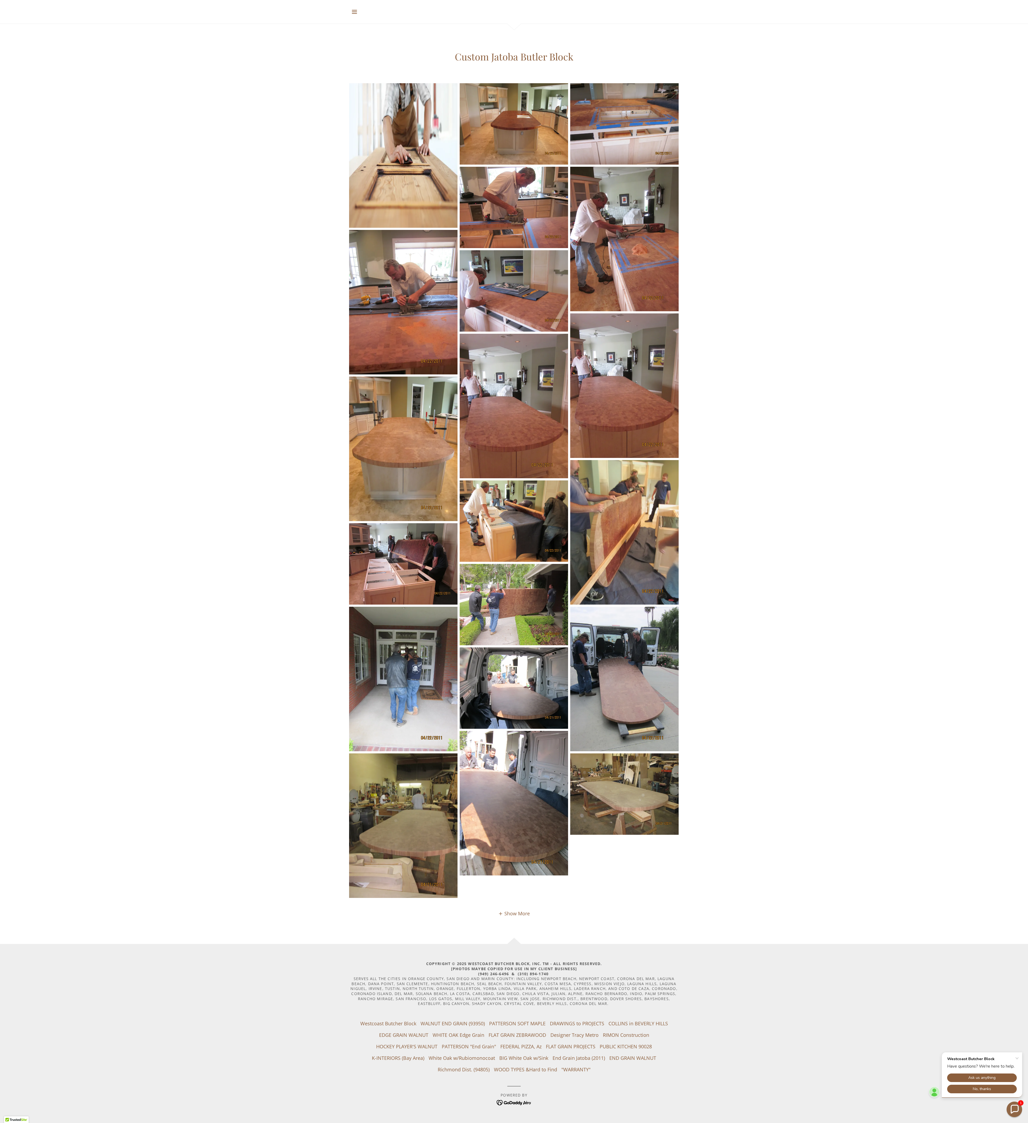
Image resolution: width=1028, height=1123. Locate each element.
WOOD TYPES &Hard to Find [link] (525, 1069)
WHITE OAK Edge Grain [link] (458, 1035)
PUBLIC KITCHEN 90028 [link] (626, 1046)
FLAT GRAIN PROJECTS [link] (570, 1046)
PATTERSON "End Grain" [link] (469, 1046)
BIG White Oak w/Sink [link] (523, 1058)
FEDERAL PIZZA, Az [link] (521, 1046)
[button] (354, 11)
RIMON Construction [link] (626, 1035)
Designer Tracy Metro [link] (574, 1035)
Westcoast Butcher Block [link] (388, 1023)
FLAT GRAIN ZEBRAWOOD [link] (517, 1035)
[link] (514, 1102)
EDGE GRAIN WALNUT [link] (403, 1035)
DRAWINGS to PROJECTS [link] (577, 1023)
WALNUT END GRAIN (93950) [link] (453, 1023)
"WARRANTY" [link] (576, 1069)
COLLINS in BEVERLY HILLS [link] (638, 1023)
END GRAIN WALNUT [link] (632, 1058)
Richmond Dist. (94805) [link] (464, 1069)
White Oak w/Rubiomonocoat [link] (462, 1058)
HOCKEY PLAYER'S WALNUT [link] (406, 1046)
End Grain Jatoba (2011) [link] (579, 1058)
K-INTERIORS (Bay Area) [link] (398, 1058)
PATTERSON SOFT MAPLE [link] (517, 1023)
